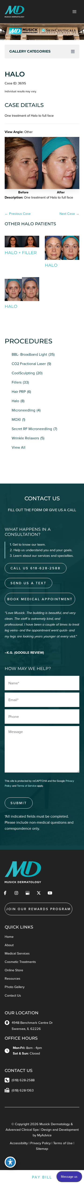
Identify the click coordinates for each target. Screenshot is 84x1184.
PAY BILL (42, 1177)
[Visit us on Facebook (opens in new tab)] (5, 893)
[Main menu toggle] (74, 12)
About (9, 944)
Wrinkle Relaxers (25, 438)
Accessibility (19, 1143)
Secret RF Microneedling (32, 428)
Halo (15, 400)
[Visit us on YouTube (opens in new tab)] (50, 893)
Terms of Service (26, 785)
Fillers (16, 382)
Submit (18, 802)
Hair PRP (19, 391)
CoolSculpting (23, 372)
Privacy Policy (40, 1143)
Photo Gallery (14, 986)
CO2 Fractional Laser (29, 363)
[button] (7, 167)
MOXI (16, 419)
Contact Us (13, 995)
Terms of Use (63, 1143)
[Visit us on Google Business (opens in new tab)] (27, 893)
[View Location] (8, 1022)
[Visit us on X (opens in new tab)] (39, 893)
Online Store (14, 970)
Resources (12, 978)
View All (18, 447)
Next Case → (69, 213)
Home (9, 936)
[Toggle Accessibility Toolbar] (10, 1162)
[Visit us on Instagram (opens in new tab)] (16, 893)
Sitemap (42, 1148)
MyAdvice (44, 1135)
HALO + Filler (21, 252)
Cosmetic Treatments (20, 961)
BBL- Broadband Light (29, 354)
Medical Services (17, 953)
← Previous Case (18, 213)
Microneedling (23, 410)
